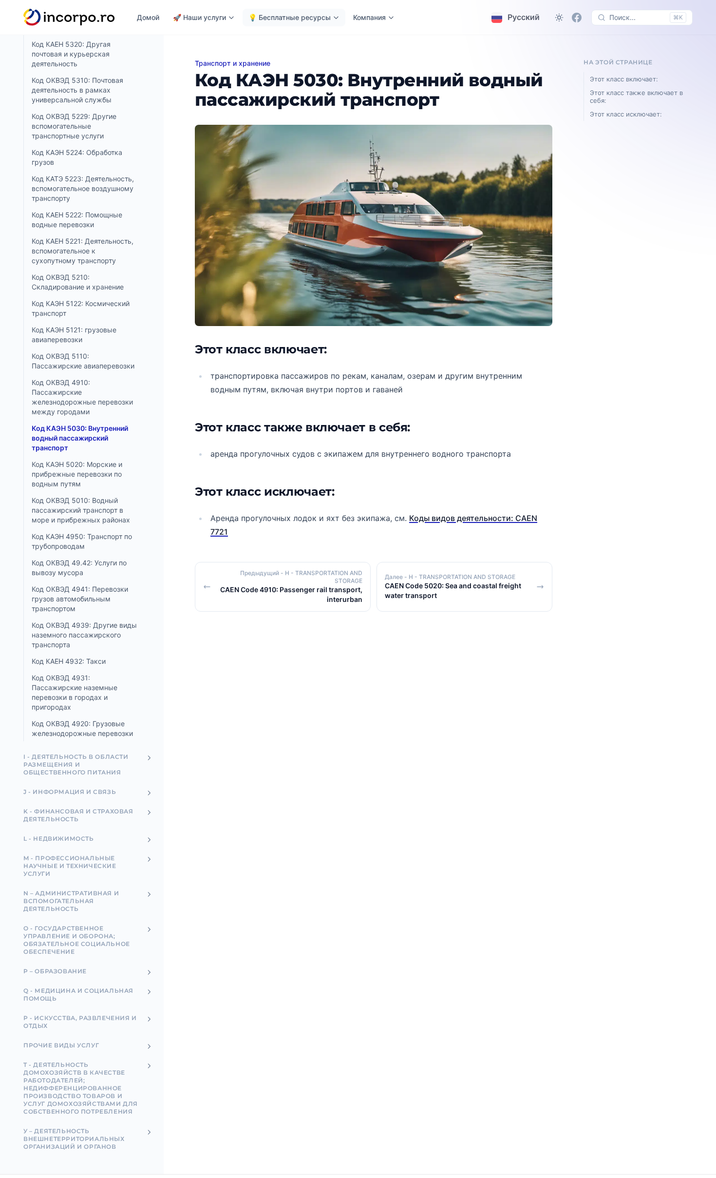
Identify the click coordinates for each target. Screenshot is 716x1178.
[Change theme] (559, 17)
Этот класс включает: (624, 79)
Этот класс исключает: (626, 114)
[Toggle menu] (149, 758)
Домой (148, 17)
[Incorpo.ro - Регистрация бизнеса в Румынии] (69, 17)
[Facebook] (576, 17)
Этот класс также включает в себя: (636, 96)
